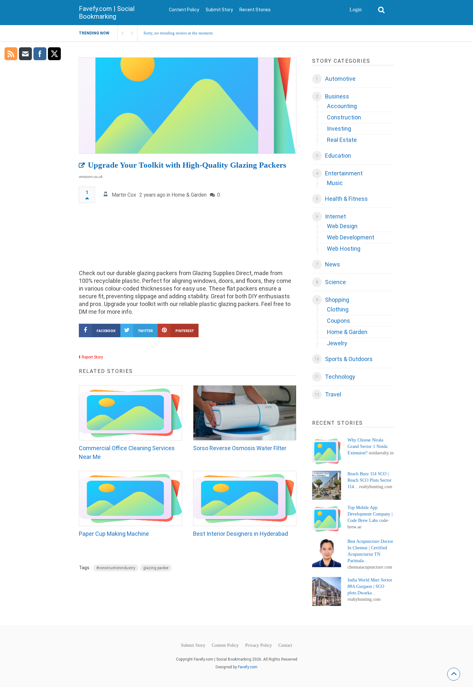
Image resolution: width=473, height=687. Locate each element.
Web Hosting (343, 248)
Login (355, 9)
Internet (335, 216)
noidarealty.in (381, 452)
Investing (339, 128)
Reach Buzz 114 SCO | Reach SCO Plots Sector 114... (370, 480)
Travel (333, 394)
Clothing (337, 309)
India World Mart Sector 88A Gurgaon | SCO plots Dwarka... (370, 586)
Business (337, 96)
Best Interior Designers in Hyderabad (240, 533)
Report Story (92, 357)
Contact (285, 645)
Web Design (342, 226)
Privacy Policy (258, 645)
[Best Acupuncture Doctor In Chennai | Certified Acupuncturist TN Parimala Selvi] (326, 552)
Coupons (338, 320)
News (332, 264)
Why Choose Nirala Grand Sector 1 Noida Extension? (367, 446)
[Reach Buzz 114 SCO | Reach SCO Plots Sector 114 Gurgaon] (326, 485)
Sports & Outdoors (349, 359)
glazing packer (156, 568)
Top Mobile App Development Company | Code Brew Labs (370, 514)
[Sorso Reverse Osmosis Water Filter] (244, 412)
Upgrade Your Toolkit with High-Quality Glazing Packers (187, 165)
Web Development (350, 237)
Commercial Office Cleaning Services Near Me (127, 452)
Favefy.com (247, 667)
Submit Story (219, 9)
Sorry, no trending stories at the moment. (179, 33)
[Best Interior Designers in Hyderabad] (244, 498)
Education (338, 155)
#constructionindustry (115, 568)
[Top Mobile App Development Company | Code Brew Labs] (326, 519)
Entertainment (344, 173)
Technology (340, 376)
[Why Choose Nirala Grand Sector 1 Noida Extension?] (326, 451)
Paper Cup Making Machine (114, 533)
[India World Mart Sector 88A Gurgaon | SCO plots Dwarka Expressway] (326, 591)
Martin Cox (124, 195)
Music (335, 183)
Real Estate (342, 139)
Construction (344, 117)
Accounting (342, 106)
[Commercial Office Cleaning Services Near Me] (130, 412)
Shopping (337, 299)
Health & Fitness (346, 198)
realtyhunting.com (375, 486)
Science (335, 282)
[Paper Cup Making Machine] (130, 498)
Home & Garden (189, 195)
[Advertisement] (187, 239)
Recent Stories (255, 9)
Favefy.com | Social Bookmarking (106, 12)
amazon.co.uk (91, 176)
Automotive (340, 78)
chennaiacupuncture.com (370, 567)
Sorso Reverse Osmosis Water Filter (239, 448)
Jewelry (337, 343)
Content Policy (184, 9)
